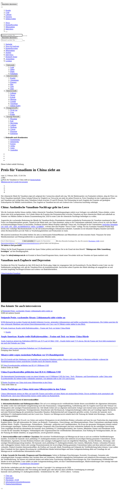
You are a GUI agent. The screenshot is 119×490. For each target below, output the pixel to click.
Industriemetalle (12, 76)
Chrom (12, 129)
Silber (12, 69)
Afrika (12, 146)
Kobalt (12, 97)
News (8, 23)
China (3, 273)
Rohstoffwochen (12, 25)
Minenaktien (10, 27)
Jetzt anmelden (28, 241)
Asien (12, 148)
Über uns (9, 476)
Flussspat (13, 131)
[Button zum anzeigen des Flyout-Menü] (2, 2)
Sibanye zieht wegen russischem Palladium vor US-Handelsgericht (32, 355)
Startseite (9, 44)
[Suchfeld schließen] (24, 35)
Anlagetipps (10, 59)
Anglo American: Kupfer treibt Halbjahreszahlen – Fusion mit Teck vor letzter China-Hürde (45, 336)
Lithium (8, 15)
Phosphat (13, 119)
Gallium (13, 125)
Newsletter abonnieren (9, 4)
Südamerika (14, 142)
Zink (12, 86)
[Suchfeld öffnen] (6, 31)
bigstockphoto (35, 180)
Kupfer (8, 10)
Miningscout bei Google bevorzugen (14, 182)
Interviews (9, 29)
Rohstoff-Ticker (11, 57)
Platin (12, 71)
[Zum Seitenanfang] (2, 488)
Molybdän (14, 123)
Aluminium (14, 80)
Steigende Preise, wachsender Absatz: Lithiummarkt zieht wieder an (33, 317)
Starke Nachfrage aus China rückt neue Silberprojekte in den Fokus (33, 389)
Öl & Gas (13, 110)
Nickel (12, 95)
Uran (12, 112)
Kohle (12, 114)
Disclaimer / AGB (93, 241)
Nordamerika (15, 140)
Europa (13, 144)
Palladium (14, 74)
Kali (11, 121)
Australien (14, 150)
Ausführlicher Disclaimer (29, 464)
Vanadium (14, 104)
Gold (7, 12)
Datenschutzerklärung (8, 243)
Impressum (10, 478)
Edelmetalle (10, 65)
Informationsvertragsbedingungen (28, 243)
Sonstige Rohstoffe (13, 117)
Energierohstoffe (12, 108)
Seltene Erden (11, 19)
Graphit (13, 101)
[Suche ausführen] (26, 35)
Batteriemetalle (12, 91)
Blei (11, 84)
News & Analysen (12, 46)
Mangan (13, 99)
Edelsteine (14, 134)
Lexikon (9, 61)
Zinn (12, 89)
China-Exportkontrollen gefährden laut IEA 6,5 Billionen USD (31, 372)
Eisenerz (9, 17)
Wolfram (13, 127)
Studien (8, 53)
